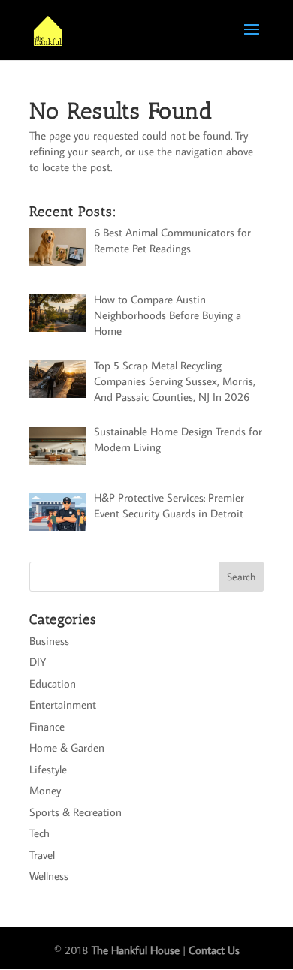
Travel (42, 855)
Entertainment (62, 704)
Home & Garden (66, 747)
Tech (39, 833)
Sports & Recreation (75, 812)
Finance (47, 726)
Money (45, 790)
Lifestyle (48, 769)
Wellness (48, 876)
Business (49, 641)
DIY (37, 662)
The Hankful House (136, 950)
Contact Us (214, 950)
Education (52, 683)
